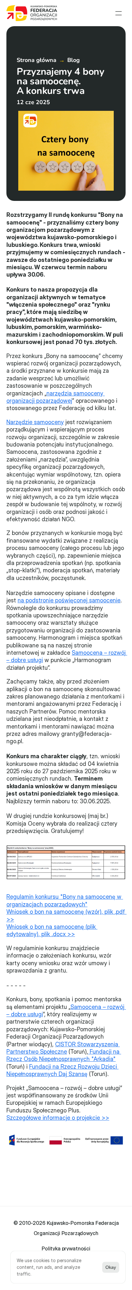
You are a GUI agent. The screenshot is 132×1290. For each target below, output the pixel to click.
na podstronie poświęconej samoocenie (69, 600)
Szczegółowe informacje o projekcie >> (57, 1117)
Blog (73, 60)
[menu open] (118, 13)
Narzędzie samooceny (35, 422)
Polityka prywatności (66, 1248)
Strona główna (36, 60)
